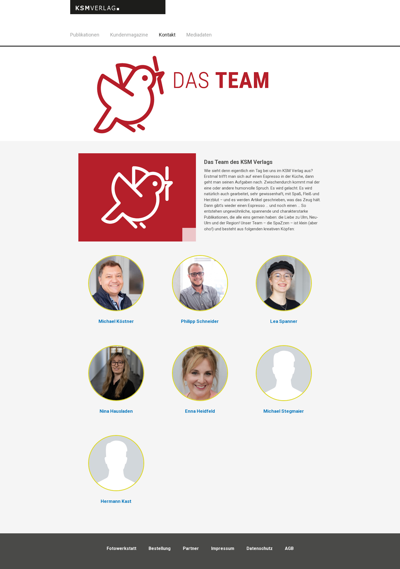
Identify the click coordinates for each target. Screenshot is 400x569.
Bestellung (160, 548)
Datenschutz (260, 548)
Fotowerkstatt (121, 548)
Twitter (330, 42)
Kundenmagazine (129, 35)
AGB (289, 548)
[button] (116, 292)
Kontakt (167, 35)
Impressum (222, 548)
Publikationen (84, 35)
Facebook (317, 34)
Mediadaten (199, 35)
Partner (191, 548)
